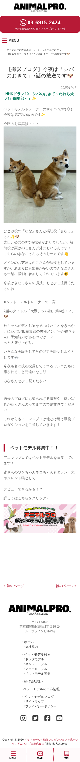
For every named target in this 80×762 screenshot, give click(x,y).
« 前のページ (14, 586)
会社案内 (31, 647)
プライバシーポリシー (40, 706)
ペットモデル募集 (37, 673)
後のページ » (66, 586)
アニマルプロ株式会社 (19, 50)
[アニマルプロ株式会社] (40, 13)
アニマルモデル (36, 669)
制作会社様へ (34, 681)
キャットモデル (36, 664)
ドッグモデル (34, 659)
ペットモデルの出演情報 (41, 689)
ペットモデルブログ (48, 50)
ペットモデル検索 (37, 654)
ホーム (29, 642)
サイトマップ (34, 701)
